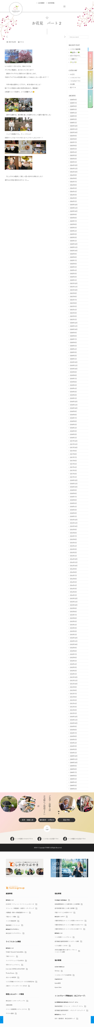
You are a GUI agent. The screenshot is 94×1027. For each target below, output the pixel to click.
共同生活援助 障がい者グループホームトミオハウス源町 (66, 951)
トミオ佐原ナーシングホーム (63, 937)
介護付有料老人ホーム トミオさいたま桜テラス (68, 929)
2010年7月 (73, 733)
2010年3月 (73, 746)
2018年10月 (73, 408)
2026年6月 (73, 106)
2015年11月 (73, 523)
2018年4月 (73, 428)
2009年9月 (73, 766)
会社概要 (41, 3)
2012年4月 (73, 664)
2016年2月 (73, 513)
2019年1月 (73, 398)
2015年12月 (73, 519)
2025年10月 (73, 132)
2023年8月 (73, 218)
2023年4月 (73, 231)
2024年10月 (73, 172)
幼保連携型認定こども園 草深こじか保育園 (67, 904)
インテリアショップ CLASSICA (15, 960)
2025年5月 (73, 149)
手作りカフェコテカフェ (13, 964)
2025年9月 (73, 135)
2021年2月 (73, 316)
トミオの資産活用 (11, 921)
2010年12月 (73, 716)
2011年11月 (73, 680)
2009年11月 (73, 759)
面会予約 (66, 820)
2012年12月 (73, 638)
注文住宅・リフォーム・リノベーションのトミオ (20, 904)
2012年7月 (73, 654)
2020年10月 (73, 329)
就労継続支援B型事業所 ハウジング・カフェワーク (70, 1010)
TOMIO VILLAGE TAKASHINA (14, 952)
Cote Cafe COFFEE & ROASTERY (15, 969)
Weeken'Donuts (10, 973)
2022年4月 (73, 270)
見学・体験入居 (27, 820)
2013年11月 (73, 601)
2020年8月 (73, 336)
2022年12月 (73, 244)
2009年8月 (73, 769)
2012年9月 (73, 647)
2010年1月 (73, 752)
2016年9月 (73, 490)
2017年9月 (73, 451)
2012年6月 (73, 657)
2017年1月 (73, 477)
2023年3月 (73, 234)
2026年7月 (73, 103)
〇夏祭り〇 (73, 59)
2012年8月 (73, 651)
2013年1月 (73, 634)
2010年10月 (73, 723)
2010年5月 (73, 739)
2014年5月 (73, 582)
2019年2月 (73, 395)
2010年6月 (73, 736)
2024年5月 (73, 188)
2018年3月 (73, 431)
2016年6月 (73, 500)
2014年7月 (73, 575)
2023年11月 (73, 208)
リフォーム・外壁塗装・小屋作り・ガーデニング (20, 908)
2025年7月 (73, 142)
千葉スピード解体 (11, 916)
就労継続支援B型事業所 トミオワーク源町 (67, 941)
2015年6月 (73, 539)
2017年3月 (73, 470)
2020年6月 (73, 342)
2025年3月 (73, 155)
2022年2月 (73, 277)
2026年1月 (73, 122)
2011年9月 (73, 687)
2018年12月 (73, 401)
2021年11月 (73, 286)
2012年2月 (73, 670)
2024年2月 (73, 198)
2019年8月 (73, 375)
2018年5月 (73, 424)
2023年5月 (73, 227)
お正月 (72, 74)
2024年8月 (73, 178)
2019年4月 (73, 388)
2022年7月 (73, 260)
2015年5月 (73, 542)
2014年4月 (73, 585)
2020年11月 (73, 326)
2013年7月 (73, 615)
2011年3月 (73, 706)
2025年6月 (73, 145)
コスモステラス (75, 77)
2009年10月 (73, 762)
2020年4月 (73, 349)
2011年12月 (73, 677)
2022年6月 (73, 263)
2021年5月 (73, 306)
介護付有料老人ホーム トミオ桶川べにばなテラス (69, 924)
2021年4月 (73, 309)
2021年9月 (73, 293)
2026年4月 (73, 112)
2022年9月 (73, 254)
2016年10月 (73, 487)
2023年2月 (73, 237)
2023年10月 (73, 211)
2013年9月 (73, 608)
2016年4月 (73, 506)
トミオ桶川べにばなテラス (77, 838)
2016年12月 (73, 480)
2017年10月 (73, 447)
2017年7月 (73, 457)
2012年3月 (73, 667)
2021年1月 (73, 319)
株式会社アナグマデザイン (13, 933)
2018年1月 (73, 437)
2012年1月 (73, 674)
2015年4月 (73, 546)
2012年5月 (73, 661)
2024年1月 (73, 201)
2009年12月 (73, 756)
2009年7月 (73, 772)
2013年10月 (73, 605)
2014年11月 (73, 562)
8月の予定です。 (75, 55)
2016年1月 (73, 516)
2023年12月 (73, 204)
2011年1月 (73, 713)
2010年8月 (73, 729)
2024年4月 (73, 191)
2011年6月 (73, 697)
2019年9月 (73, 372)
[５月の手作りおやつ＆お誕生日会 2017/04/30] (92, 1019)
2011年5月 (73, 700)
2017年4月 (73, 467)
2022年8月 (73, 257)
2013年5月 (73, 621)
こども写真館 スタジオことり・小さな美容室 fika (20, 981)
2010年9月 (73, 726)
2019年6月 (73, 382)
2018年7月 (73, 418)
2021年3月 (73, 313)
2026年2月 (73, 119)
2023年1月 (73, 240)
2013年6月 (73, 618)
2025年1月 (73, 162)
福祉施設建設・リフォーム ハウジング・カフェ (69, 1006)
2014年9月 (73, 569)
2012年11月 (73, 641)
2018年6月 (73, 421)
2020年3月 (73, 352)
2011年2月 (73, 710)
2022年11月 (73, 247)
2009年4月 (73, 782)
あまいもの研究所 (11, 977)
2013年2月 (73, 631)
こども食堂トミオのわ (61, 945)
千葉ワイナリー (10, 956)
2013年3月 (73, 628)
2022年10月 (73, 250)
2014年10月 (73, 565)
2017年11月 (73, 444)
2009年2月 (73, 789)
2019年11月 (73, 365)
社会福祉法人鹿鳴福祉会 (61, 900)
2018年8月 (73, 414)
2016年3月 (73, 510)
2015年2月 (73, 552)
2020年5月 (73, 345)
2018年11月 (73, 405)
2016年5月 (73, 503)
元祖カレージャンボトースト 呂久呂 (16, 985)
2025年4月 (73, 152)
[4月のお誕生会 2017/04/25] (1, 1019)
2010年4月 (73, 743)
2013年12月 (73, 598)
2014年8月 (73, 572)
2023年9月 (73, 214)
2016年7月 (73, 496)
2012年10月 (73, 644)
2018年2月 (73, 434)
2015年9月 (73, 529)
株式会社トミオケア (60, 916)
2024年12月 (73, 165)
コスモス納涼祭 (75, 49)
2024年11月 (73, 168)
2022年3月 (73, 273)
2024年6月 (73, 185)
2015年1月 (73, 556)
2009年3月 (73, 785)
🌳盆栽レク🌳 (75, 52)
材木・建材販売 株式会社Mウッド (65, 1018)
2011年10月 (73, 684)
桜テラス (21, 42)
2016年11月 (73, 483)
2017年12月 (73, 441)
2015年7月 (73, 536)
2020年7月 (73, 339)
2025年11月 (73, 129)
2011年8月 (73, 690)
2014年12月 (73, 559)
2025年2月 (73, 158)
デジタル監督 (10, 1013)
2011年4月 (73, 703)
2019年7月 (73, 378)
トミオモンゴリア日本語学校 (63, 975)
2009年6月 (73, 775)
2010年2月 (73, 749)
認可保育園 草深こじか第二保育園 (64, 908)
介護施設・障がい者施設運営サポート (17, 912)
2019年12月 (73, 362)
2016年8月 (73, 493)
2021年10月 (73, 290)
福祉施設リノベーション (13, 925)
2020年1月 (73, 359)
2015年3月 (73, 549)
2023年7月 (73, 221)
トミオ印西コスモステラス (24, 838)
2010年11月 (73, 720)
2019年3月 (73, 391)
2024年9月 (73, 175)
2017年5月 (73, 464)
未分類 (72, 84)
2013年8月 (73, 611)
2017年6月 (73, 460)
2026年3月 (73, 116)
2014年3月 (73, 588)
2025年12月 (73, 126)
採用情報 (51, 3)
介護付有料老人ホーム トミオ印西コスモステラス (69, 920)
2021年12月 (73, 283)
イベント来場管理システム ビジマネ (16, 1009)
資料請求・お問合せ (47, 820)
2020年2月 (73, 355)
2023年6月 (73, 224)
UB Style (57, 970)
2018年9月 (73, 411)
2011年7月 (73, 693)
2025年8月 (73, 139)
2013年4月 (73, 624)
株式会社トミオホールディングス (15, 1000)
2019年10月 (73, 368)
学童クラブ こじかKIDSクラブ (63, 912)
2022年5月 (73, 267)
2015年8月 (73, 533)
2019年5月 (73, 385)
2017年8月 (73, 454)
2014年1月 (73, 595)
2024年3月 (73, 195)
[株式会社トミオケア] (16, 10)
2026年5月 (73, 109)
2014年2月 (73, 592)
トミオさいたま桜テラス (50, 838)
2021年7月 (73, 300)
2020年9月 (73, 332)
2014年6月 (73, 578)
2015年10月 (73, 526)
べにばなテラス (75, 81)
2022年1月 (73, 280)
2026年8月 (73, 99)
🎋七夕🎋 (73, 62)
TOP (47, 829)
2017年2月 (73, 473)
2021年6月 (73, 303)
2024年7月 (73, 181)
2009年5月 (73, 779)
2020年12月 (73, 323)
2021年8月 (73, 296)
